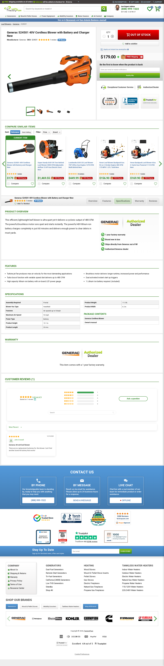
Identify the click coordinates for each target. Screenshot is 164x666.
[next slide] (89, 76)
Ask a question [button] (133, 399)
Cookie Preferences (82, 654)
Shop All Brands (90, 606)
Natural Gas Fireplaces (93, 587)
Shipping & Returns (18, 573)
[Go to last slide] (4, 164)
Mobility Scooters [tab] (49, 606)
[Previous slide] (9, 618)
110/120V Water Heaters (132, 587)
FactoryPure (88, 631)
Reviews (153, 201)
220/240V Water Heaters (132, 590)
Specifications (123, 201)
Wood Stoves (89, 569)
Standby (49, 587)
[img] (14, 436)
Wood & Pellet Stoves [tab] (29, 606)
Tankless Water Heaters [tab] (70, 606)
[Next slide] (160, 164)
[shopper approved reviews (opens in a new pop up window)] (110, 101)
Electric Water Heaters (131, 576)
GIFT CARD (135, 2)
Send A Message (82, 500)
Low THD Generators (54, 583)
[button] (44, 40)
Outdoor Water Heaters (131, 573)
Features (106, 201)
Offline (126, 500)
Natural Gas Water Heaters (133, 580)
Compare (15, 184)
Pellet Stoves (89, 576)
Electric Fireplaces (92, 583)
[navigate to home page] (13, 9)
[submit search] (104, 9)
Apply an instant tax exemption (115, 49)
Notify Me (130, 75)
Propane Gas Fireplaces (94, 590)
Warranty (139, 201)
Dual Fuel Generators (54, 569)
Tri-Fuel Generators (54, 576)
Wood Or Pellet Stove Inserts (96, 573)
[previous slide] (9, 76)
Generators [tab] (12, 606)
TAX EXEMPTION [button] (121, 2)
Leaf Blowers (6, 24)
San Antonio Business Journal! (93, 20)
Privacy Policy (16, 581)
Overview (92, 201)
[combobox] (62, 9)
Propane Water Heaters (132, 583)
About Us (14, 570)
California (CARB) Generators (58, 580)
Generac (16, 24)
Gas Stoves (89, 580)
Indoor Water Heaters (131, 569)
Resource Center (17, 588)
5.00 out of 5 (37, 397)
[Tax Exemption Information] (128, 49)
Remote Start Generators (56, 573)
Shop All (49, 590)
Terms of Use (16, 584)
